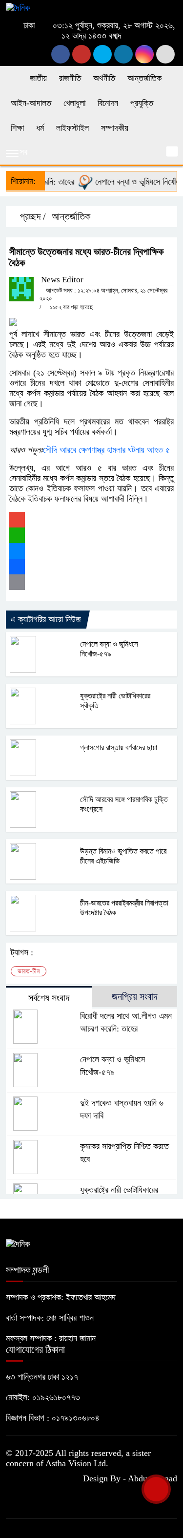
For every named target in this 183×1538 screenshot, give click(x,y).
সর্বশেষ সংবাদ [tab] (48, 997)
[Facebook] (91, 566)
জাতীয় (38, 78)
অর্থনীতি (104, 78)
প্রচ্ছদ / (32, 216)
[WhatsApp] (91, 535)
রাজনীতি (70, 78)
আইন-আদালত (31, 103)
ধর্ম (40, 128)
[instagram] (102, 54)
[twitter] (81, 54)
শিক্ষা (17, 128)
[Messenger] (91, 551)
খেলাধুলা (74, 103)
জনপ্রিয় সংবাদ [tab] (134, 996)
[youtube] (144, 54)
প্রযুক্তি (141, 103)
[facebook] (60, 54)
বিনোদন (108, 103)
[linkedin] (123, 54)
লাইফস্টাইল (72, 128)
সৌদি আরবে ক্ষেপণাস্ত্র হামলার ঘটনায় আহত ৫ (106, 450)
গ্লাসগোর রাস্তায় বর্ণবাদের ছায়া (118, 747)
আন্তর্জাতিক (144, 78)
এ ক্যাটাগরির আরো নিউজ (46, 619)
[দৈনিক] (18, 7)
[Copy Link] (91, 582)
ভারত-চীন (29, 971)
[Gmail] (91, 519)
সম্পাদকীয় (114, 128)
